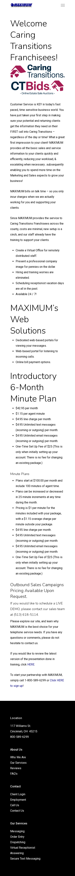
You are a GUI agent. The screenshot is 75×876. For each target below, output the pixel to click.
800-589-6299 (19, 737)
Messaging (17, 831)
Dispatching (17, 842)
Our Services (18, 762)
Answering (17, 853)
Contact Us (17, 810)
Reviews (15, 768)
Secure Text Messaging (25, 858)
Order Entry (17, 836)
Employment (18, 799)
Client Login (17, 794)
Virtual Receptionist (22, 847)
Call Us (14, 805)
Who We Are (18, 757)
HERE (30, 664)
